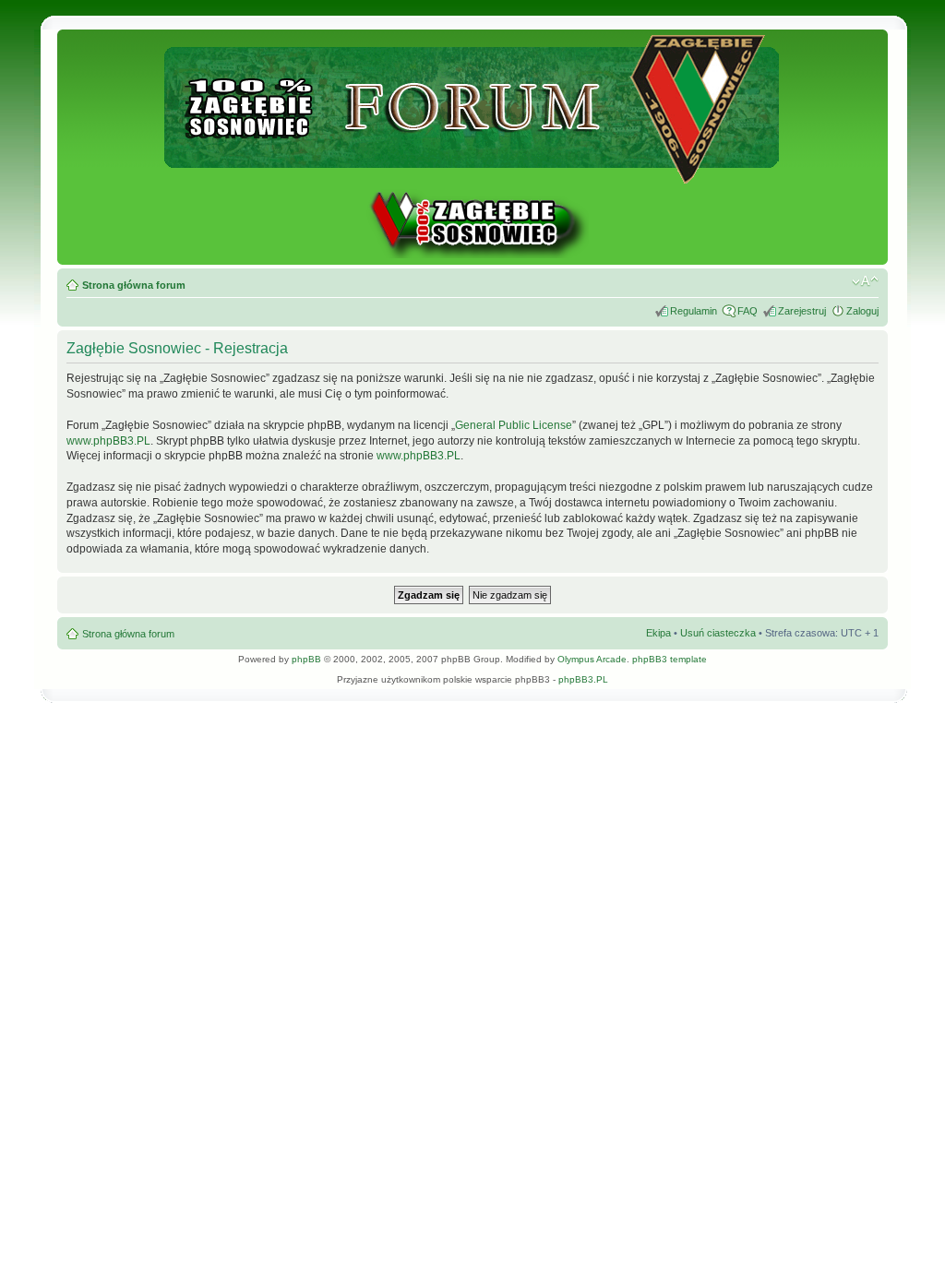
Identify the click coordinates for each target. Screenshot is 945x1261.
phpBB (306, 659)
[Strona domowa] (472, 255)
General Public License (513, 425)
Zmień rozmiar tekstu (865, 281)
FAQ (747, 310)
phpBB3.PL (583, 679)
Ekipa (658, 632)
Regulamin (693, 310)
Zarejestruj (802, 310)
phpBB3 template (669, 659)
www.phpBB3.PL (108, 440)
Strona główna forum (133, 285)
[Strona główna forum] (473, 175)
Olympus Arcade (592, 659)
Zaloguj (862, 310)
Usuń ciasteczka (718, 632)
